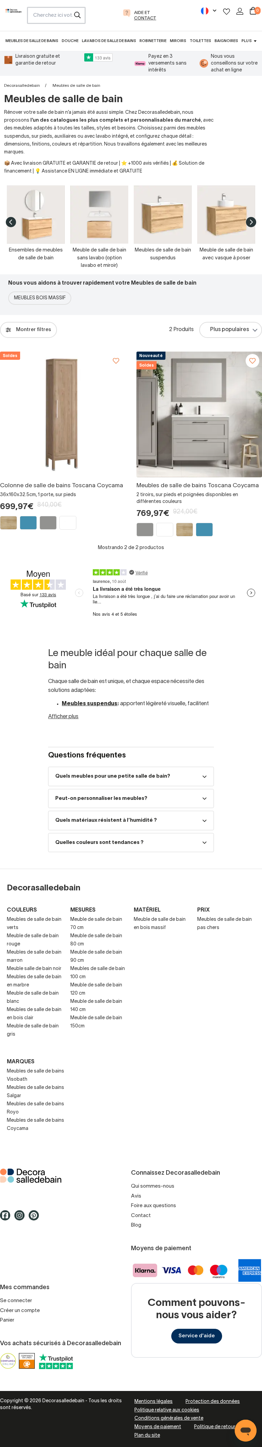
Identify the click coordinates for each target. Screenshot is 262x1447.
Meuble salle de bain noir (34, 969)
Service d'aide (196, 1336)
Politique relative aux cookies (166, 1410)
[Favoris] (226, 11)
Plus (246, 41)
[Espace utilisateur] (239, 11)
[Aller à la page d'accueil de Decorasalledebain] (13, 17)
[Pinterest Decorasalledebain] (36, 1218)
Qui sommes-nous (152, 1186)
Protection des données (213, 1402)
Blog (136, 1225)
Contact (141, 1215)
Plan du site (147, 1435)
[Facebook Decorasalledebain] (7, 1218)
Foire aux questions (153, 1205)
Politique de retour (214, 1427)
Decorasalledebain (22, 85)
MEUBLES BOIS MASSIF (40, 298)
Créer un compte (20, 1310)
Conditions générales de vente (168, 1418)
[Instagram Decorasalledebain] (21, 1218)
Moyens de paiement (157, 1427)
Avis (136, 1196)
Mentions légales (153, 1402)
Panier (7, 1320)
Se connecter (16, 1300)
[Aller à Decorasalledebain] (65, 1176)
